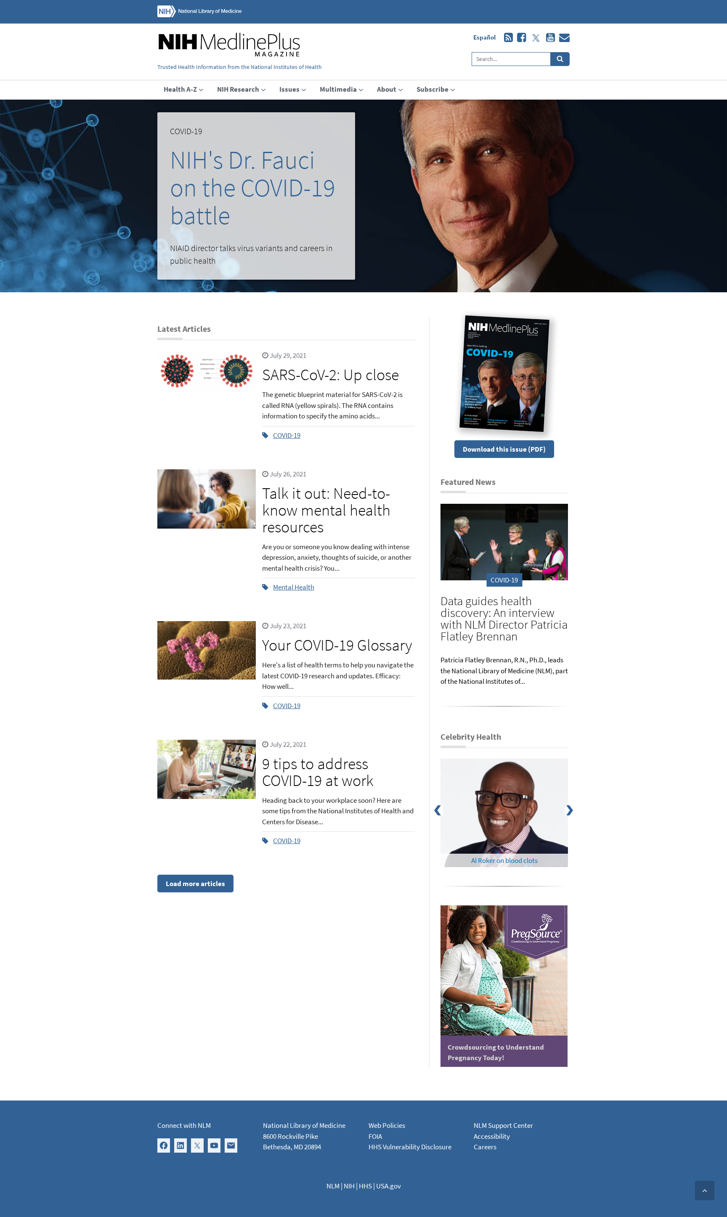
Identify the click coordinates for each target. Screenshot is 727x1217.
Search (560, 59)
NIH (349, 1186)
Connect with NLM (184, 1125)
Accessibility (492, 1136)
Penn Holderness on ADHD (504, 860)
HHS (365, 1186)
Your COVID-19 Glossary (337, 645)
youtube (548, 38)
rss (506, 38)
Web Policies (387, 1125)
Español (484, 37)
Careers (485, 1146)
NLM (333, 1186)
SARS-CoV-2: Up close (330, 374)
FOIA (375, 1136)
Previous (443, 813)
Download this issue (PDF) (504, 449)
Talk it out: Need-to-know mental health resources (326, 510)
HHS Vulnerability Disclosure (410, 1146)
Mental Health (293, 587)
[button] (256, 196)
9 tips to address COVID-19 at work (318, 772)
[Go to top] (704, 1190)
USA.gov (388, 1186)
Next (574, 813)
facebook (519, 38)
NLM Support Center (503, 1125)
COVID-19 (286, 435)
